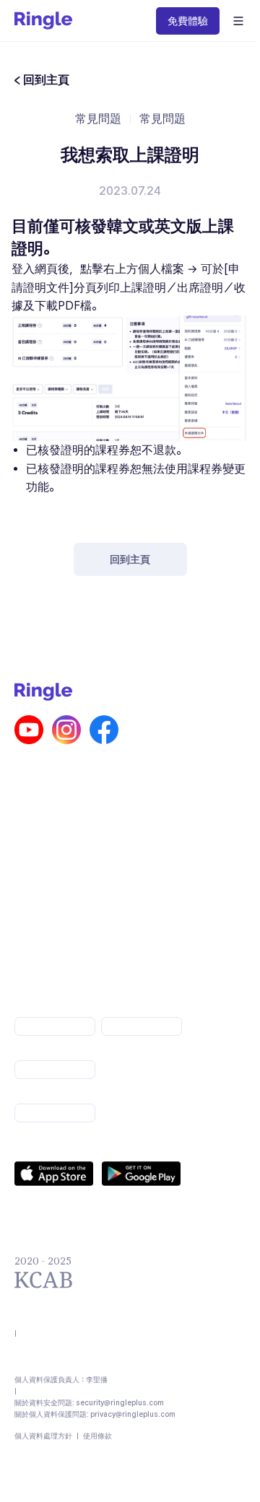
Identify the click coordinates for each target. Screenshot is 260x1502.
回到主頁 (130, 559)
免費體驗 (188, 21)
